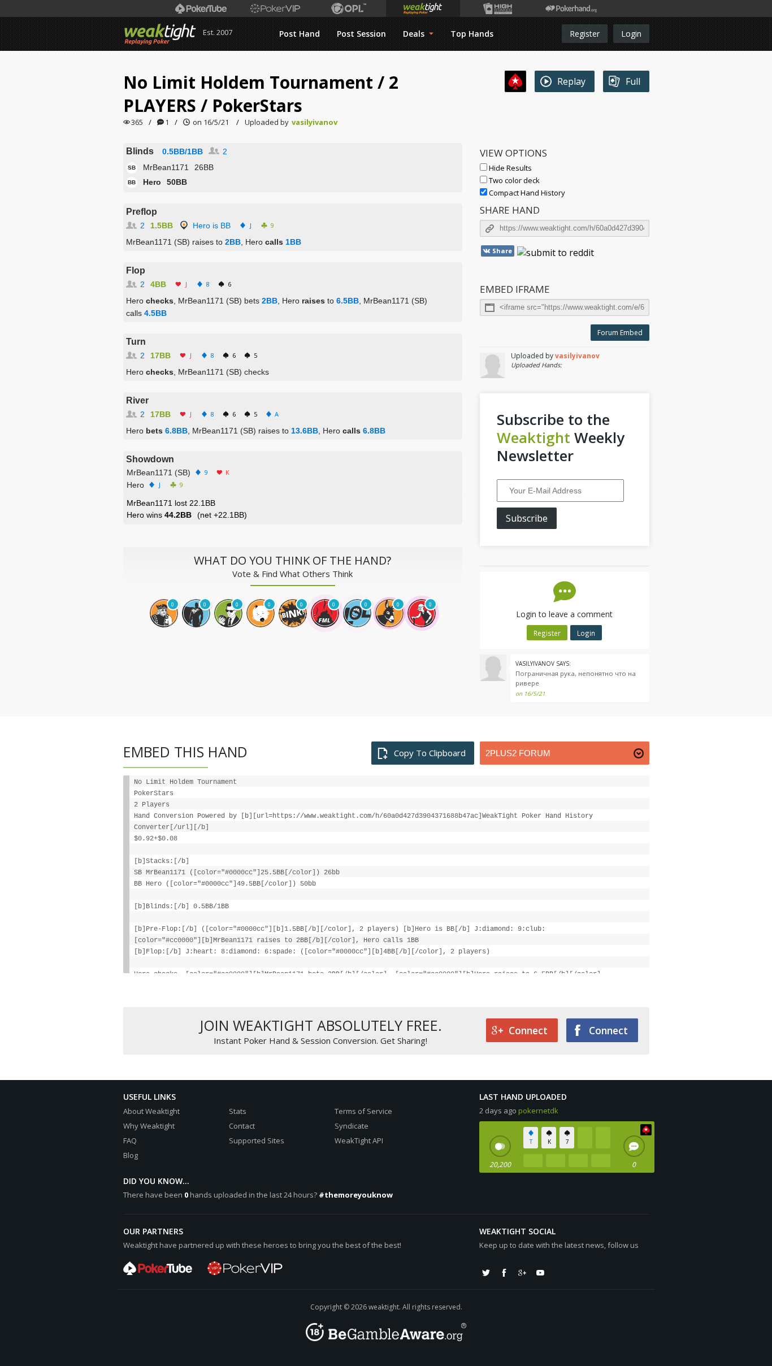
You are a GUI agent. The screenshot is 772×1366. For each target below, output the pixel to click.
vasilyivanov (314, 122)
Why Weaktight (149, 1126)
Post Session (361, 33)
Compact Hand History (526, 193)
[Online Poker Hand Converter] (423, 8)
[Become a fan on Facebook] (504, 1273)
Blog (130, 1155)
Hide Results (509, 168)
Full (633, 81)
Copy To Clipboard (430, 752)
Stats (237, 1111)
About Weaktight (151, 1111)
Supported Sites (256, 1140)
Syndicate (351, 1126)
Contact (242, 1126)
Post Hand (299, 33)
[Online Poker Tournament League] (349, 8)
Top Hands (471, 33)
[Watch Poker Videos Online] (201, 8)
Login (631, 33)
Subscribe (527, 518)
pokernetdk (538, 1110)
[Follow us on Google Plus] (522, 1273)
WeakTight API (359, 1140)
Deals (415, 33)
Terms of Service (363, 1111)
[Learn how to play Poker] (275, 8)
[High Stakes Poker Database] (497, 8)
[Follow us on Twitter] (486, 1273)
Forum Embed (620, 332)
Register (585, 33)
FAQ (130, 1140)
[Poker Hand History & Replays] (571, 8)
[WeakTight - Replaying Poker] (160, 34)
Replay (571, 81)
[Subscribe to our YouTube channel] (540, 1273)
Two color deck (513, 180)
